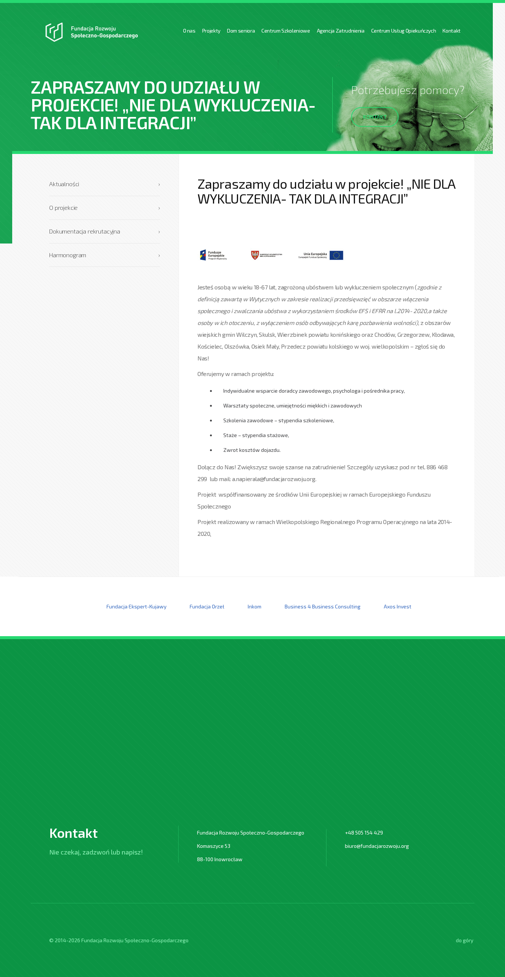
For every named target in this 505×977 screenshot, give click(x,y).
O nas (189, 30)
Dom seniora (241, 30)
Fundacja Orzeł (207, 606)
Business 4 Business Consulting (322, 606)
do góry (464, 940)
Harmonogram (104, 254)
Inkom (254, 606)
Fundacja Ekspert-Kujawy (136, 606)
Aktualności (104, 183)
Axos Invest (397, 606)
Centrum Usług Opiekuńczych (403, 30)
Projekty (211, 30)
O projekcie (104, 207)
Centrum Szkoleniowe (285, 30)
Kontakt (452, 30)
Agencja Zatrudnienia (341, 30)
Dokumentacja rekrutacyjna (104, 231)
